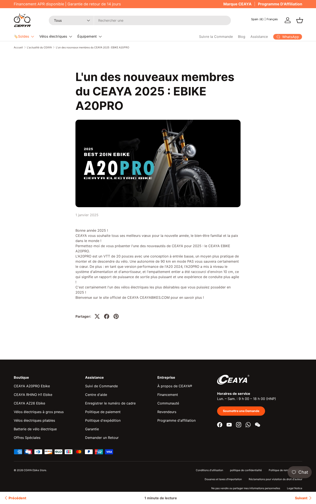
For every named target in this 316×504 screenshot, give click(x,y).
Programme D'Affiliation (280, 4)
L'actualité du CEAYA (39, 47)
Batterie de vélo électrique (35, 429)
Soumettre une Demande (241, 411)
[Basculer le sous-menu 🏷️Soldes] (32, 36)
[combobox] (140, 20)
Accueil (18, 47)
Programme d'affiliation (176, 420)
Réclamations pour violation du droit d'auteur (275, 479)
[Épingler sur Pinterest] (116, 316)
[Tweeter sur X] (97, 316)
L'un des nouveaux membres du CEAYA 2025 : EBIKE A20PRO (92, 47)
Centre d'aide (96, 394)
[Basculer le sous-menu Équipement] (100, 36)
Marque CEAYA (237, 4)
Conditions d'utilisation (209, 470)
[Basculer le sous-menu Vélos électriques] (70, 36)
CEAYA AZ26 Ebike (29, 403)
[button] (299, 20)
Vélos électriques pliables (34, 420)
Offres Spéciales (27, 437)
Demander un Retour (102, 437)
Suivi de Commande (101, 386)
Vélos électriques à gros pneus (39, 412)
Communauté (168, 403)
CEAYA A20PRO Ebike (32, 386)
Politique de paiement (103, 412)
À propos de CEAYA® (174, 386)
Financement (167, 394)
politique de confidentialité (246, 470)
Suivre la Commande (216, 36)
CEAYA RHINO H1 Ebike (33, 394)
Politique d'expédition (103, 420)
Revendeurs (166, 412)
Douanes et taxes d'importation (223, 479)
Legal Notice (294, 488)
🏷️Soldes (21, 36)
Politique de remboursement (285, 470)
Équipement (87, 36)
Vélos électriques (53, 36)
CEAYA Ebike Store (35, 470)
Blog (241, 36)
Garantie (92, 429)
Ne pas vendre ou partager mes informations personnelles (245, 488)
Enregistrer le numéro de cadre (110, 403)
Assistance (259, 36)
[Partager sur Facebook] (106, 316)
